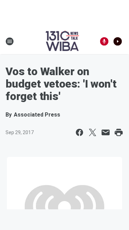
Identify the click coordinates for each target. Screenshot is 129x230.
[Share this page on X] (92, 132)
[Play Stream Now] (118, 41)
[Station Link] (62, 41)
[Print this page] (118, 132)
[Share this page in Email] (105, 132)
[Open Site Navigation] (10, 41)
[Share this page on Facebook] (79, 132)
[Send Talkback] (104, 41)
